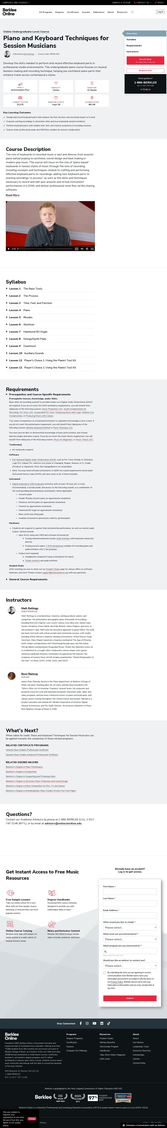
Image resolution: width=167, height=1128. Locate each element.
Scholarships (138, 1054)
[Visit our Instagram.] (87, 1023)
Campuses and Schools (16, 3)
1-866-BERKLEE (145, 83)
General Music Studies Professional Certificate (27, 749)
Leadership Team (141, 1046)
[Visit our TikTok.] (108, 1023)
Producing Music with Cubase (39, 415)
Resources (122, 12)
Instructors (133, 51)
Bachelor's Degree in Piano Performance (24, 767)
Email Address (110, 910)
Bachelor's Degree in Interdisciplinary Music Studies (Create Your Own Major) (41, 790)
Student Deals (53, 569)
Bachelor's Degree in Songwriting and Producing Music (30, 776)
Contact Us (143, 3)
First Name (108, 886)
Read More (12, 195)
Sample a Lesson (121, 3)
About (111, 12)
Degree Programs (74, 1038)
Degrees (59, 12)
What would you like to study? (118, 922)
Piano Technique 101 (63, 427)
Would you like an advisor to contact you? (124, 960)
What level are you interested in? (120, 934)
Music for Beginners (63, 439)
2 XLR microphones (55, 546)
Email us (147, 89)
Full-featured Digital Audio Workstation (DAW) (34, 459)
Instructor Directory (142, 1050)
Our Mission (138, 1042)
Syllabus (131, 39)
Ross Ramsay (29, 674)
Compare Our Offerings (76, 1050)
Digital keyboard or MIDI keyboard (28, 484)
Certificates (73, 12)
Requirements (134, 45)
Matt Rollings (28, 54)
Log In (160, 11)
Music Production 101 (52, 409)
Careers (136, 1058)
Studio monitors (32, 560)
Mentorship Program (109, 1046)
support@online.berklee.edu (55, 572)
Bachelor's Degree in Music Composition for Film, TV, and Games (35, 785)
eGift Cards (105, 1058)
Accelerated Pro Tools (44, 412)
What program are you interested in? (121, 946)
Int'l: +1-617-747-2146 (145, 86)
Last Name (108, 898)
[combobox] (130, 951)
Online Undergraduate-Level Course (26, 31)
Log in (121, 871)
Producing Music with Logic (68, 412)
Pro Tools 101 (26, 412)
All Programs (45, 12)
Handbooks (105, 1050)
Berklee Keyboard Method (38, 427)
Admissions (99, 12)
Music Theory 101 (84, 439)
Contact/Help (139, 1063)
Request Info (145, 70)
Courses (86, 12)
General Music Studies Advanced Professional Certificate (32, 754)
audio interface (63, 538)
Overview (132, 33)
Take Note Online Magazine (112, 1054)
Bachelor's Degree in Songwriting (21, 771)
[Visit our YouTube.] (95, 1023)
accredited (59, 1088)
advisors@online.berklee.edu (63, 823)
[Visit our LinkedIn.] (102, 1023)
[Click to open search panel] (132, 12)
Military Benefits (107, 1042)
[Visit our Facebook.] (81, 1023)
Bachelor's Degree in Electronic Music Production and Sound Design (37, 781)
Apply (160, 3)
